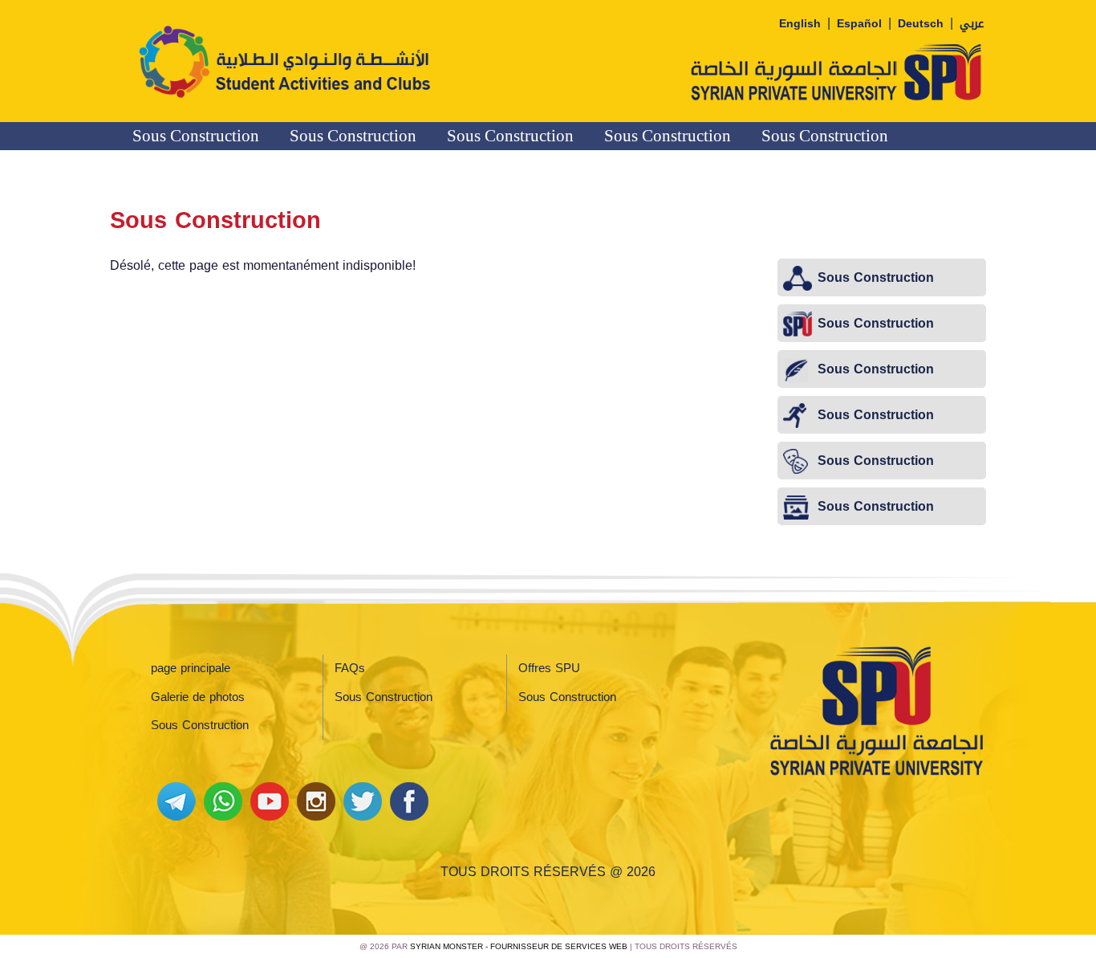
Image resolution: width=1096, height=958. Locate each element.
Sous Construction (195, 135)
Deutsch (921, 24)
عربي (972, 24)
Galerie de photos (198, 697)
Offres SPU (549, 668)
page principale (190, 668)
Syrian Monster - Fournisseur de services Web (518, 946)
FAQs (350, 668)
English (800, 24)
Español (859, 24)
